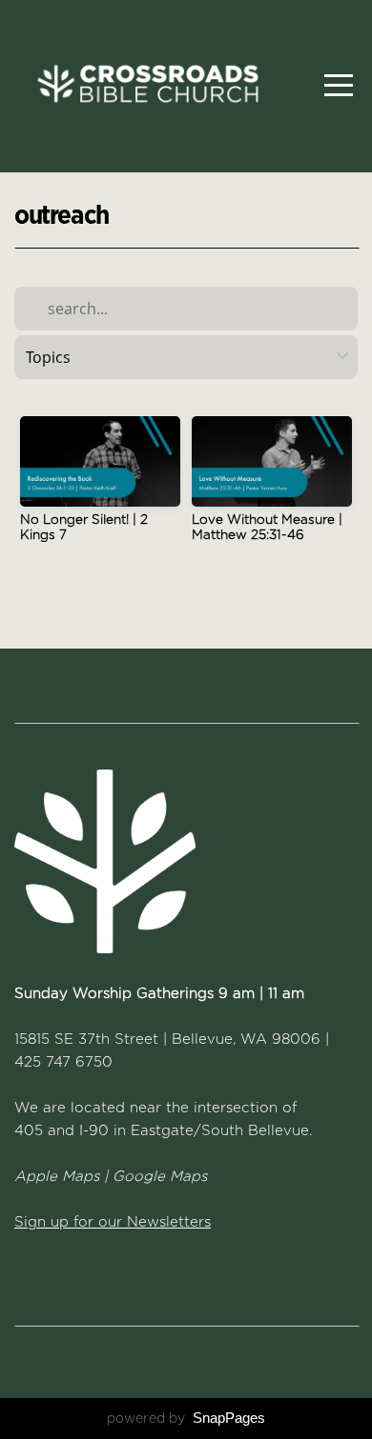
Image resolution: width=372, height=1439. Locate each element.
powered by (186, 1418)
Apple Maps (56, 1176)
